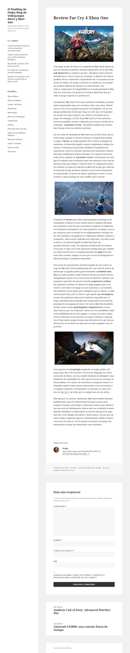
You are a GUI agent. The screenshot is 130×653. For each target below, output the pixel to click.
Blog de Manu (13, 96)
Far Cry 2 (65, 392)
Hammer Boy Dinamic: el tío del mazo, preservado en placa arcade (18, 79)
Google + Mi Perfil (15, 104)
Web (55, 561)
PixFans (11, 125)
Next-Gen (91, 468)
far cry (107, 468)
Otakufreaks (12, 121)
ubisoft (63, 470)
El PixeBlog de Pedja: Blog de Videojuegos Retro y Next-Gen (17, 15)
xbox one (70, 470)
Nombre (58, 540)
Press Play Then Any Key (17, 129)
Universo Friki (13, 147)
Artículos (83, 468)
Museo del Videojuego (16, 117)
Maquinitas (12, 108)
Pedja (74, 468)
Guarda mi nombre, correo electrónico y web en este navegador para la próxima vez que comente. (79, 576)
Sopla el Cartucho (14, 143)
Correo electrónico (64, 551)
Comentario (60, 506)
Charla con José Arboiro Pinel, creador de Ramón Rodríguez (18, 57)
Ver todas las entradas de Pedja (74, 454)
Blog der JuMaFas (14, 100)
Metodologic (12, 112)
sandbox (57, 470)
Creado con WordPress (62, 648)
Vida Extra (12, 151)
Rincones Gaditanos (15, 139)
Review (98, 468)
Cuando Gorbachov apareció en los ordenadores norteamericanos (19, 48)
